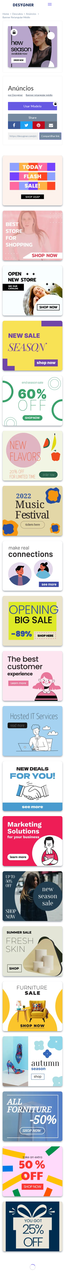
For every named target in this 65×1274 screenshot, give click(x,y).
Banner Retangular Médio (16, 17)
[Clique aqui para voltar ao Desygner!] (23, 7)
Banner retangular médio (39, 94)
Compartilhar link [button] (50, 136)
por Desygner (15, 94)
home (6, 13)
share (33, 117)
